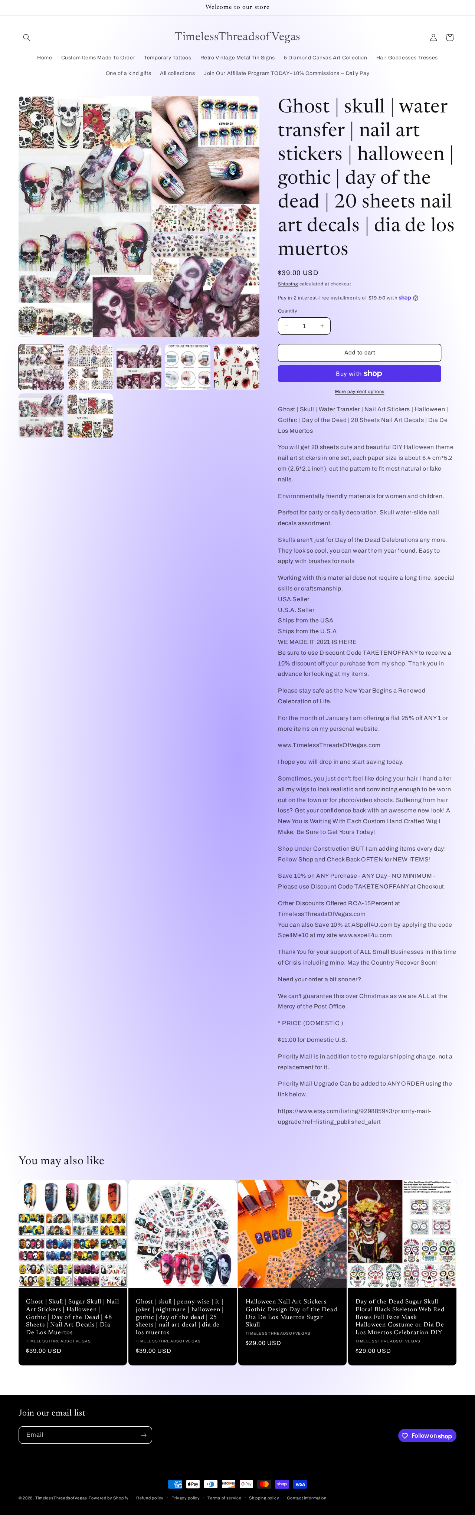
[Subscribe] (143, 1435)
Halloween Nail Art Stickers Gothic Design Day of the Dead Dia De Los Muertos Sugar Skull (291, 1313)
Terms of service (224, 1498)
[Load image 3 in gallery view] (139, 367)
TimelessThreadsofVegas (61, 1498)
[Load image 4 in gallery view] (187, 367)
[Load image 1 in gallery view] (41, 367)
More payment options (359, 391)
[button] (27, 37)
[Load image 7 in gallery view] (90, 416)
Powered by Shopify (109, 1498)
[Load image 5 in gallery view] (236, 367)
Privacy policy (185, 1498)
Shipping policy (264, 1498)
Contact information (306, 1498)
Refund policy (150, 1498)
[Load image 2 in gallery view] (90, 367)
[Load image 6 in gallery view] (41, 416)
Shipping (288, 284)
